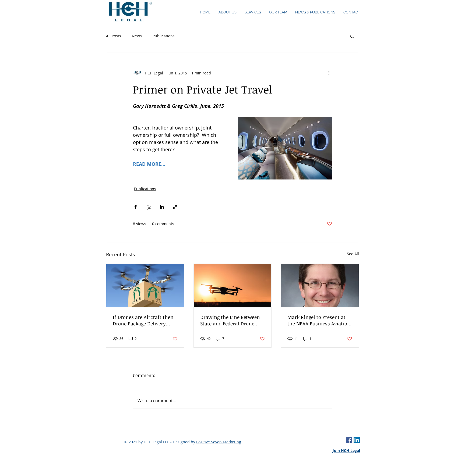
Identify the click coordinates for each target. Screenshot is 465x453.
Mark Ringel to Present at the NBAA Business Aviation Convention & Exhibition (318, 320)
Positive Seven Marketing (218, 441)
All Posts (113, 35)
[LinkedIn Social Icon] (357, 440)
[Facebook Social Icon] (349, 440)
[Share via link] (175, 207)
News (137, 35)
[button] (352, 36)
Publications (164, 35)
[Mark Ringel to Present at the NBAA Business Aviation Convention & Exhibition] (320, 285)
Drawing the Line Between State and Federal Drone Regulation (230, 320)
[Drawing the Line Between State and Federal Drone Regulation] (233, 285)
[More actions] (329, 73)
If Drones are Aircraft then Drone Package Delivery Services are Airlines (143, 320)
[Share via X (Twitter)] (148, 207)
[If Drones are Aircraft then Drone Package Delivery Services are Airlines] (145, 285)
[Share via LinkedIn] (161, 207)
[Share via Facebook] (135, 207)
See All (353, 253)
